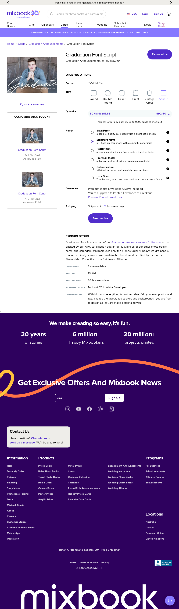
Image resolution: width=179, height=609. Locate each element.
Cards (64, 25)
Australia (151, 522)
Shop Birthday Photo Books (107, 2)
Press (73, 562)
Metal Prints (75, 465)
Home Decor (78, 24)
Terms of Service (88, 562)
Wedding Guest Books (120, 482)
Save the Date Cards (79, 499)
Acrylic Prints (45, 499)
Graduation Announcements (46, 44)
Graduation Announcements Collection (136, 242)
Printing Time (73, 280)
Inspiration (13, 538)
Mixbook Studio (15, 505)
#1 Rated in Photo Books (21, 527)
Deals (147, 25)
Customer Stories (17, 522)
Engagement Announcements (124, 465)
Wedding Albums (117, 488)
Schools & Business (120, 24)
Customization (74, 294)
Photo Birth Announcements (84, 488)
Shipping (12, 482)
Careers (11, 516)
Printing (70, 273)
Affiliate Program (155, 477)
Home (10, 44)
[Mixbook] (23, 13)
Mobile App (13, 533)
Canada (150, 527)
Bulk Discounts (154, 482)
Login (145, 14)
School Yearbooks (155, 471)
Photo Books (11, 24)
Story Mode (13, 488)
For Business (153, 465)
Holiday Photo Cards (79, 494)
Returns (11, 477)
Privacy (105, 562)
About (10, 510)
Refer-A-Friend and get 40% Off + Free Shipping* (89, 550)
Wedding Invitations (119, 471)
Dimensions (72, 266)
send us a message (22, 442)
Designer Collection (79, 477)
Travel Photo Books (49, 477)
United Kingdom (155, 538)
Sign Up (158, 14)
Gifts (31, 25)
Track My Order (15, 471)
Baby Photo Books (48, 471)
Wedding (101, 25)
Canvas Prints (46, 488)
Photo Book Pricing (17, 494)
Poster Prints (45, 494)
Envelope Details (75, 287)
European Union (155, 533)
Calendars (47, 25)
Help (9, 465)
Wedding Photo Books (120, 477)
